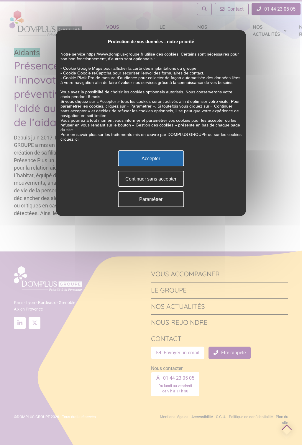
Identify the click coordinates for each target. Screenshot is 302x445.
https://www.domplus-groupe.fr (114, 54)
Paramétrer (151, 199)
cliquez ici (69, 139)
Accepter (151, 158)
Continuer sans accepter (150, 178)
